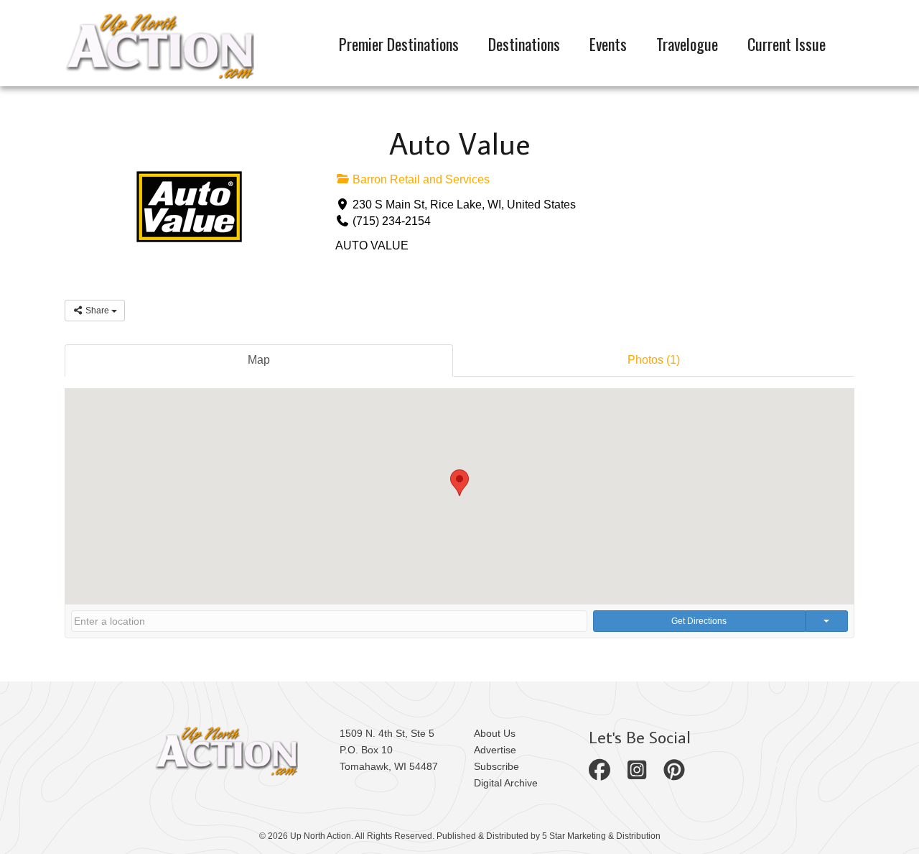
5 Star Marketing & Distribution (601, 836)
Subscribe (496, 766)
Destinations (524, 43)
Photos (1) (654, 360)
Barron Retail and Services (420, 179)
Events (608, 43)
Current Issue (786, 43)
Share (97, 311)
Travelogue (687, 43)
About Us (495, 733)
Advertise (495, 750)
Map (259, 360)
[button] (459, 482)
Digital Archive (506, 783)
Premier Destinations (399, 43)
